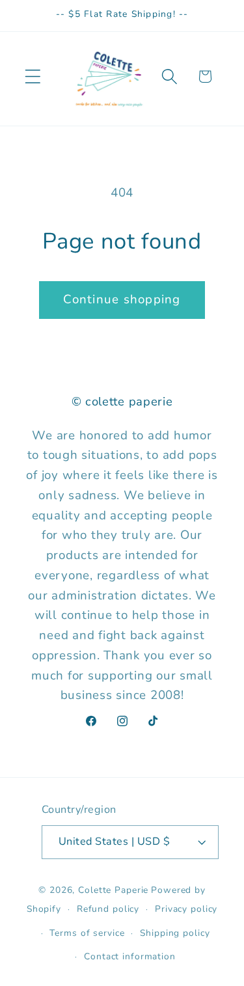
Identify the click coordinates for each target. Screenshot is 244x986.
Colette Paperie (113, 890)
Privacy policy (186, 909)
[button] (33, 76)
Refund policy (108, 909)
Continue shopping (121, 299)
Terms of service (86, 933)
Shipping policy (175, 933)
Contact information (130, 956)
